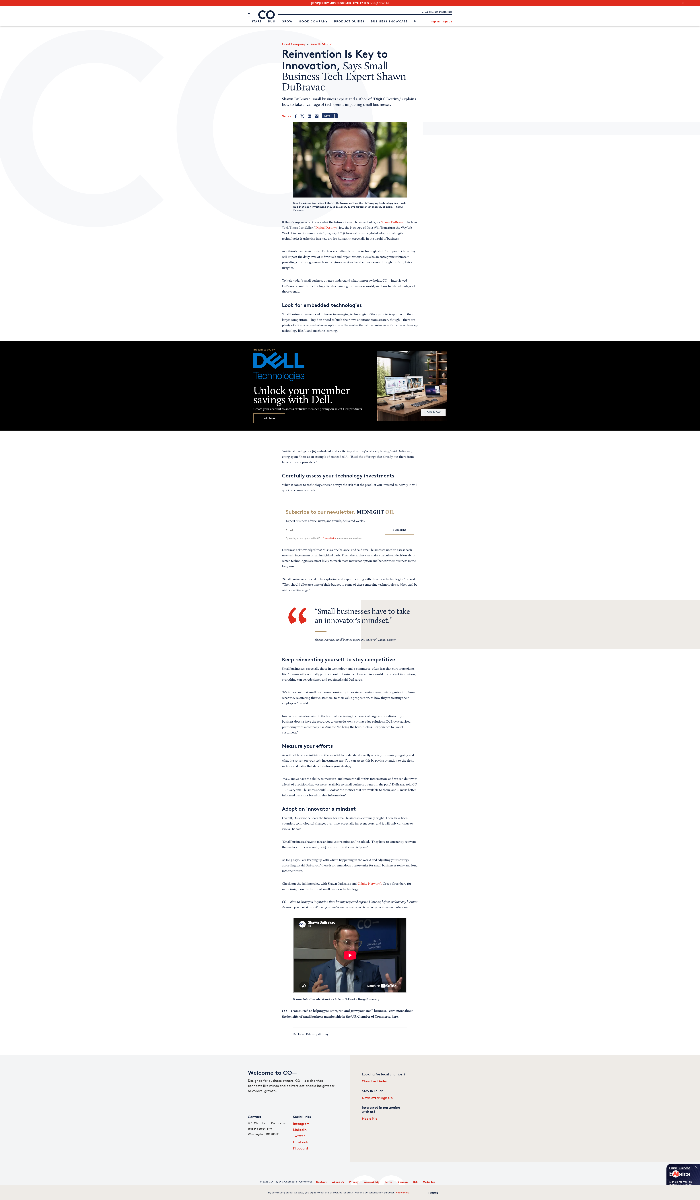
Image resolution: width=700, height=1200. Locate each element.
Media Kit (369, 1118)
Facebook (300, 1142)
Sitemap (403, 1181)
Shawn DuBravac (392, 222)
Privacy (354, 1181)
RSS (415, 1181)
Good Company (313, 21)
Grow (287, 21)
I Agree (433, 1192)
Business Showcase (389, 21)
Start (256, 21)
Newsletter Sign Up (377, 1098)
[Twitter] (302, 116)
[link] (415, 21)
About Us (338, 1181)
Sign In (435, 21)
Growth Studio (321, 44)
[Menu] (249, 15)
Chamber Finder (374, 1081)
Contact (321, 1181)
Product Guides (349, 21)
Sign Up (447, 21)
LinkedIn (300, 1129)
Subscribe (400, 530)
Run (271, 21)
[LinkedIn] (309, 116)
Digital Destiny (325, 228)
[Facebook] (296, 116)
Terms (388, 1181)
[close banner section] (683, 3)
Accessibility (372, 1181)
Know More (402, 1192)
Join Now (269, 418)
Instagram (301, 1123)
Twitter (299, 1136)
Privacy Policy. (329, 538)
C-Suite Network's (369, 884)
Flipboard (300, 1148)
